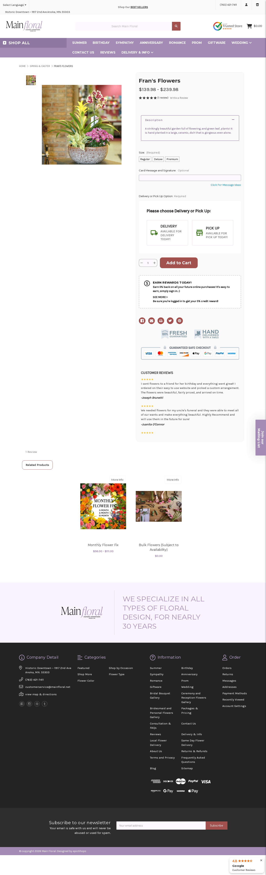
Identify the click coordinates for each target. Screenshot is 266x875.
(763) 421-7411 (228, 4)
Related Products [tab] (37, 465)
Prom (197, 43)
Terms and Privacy (162, 757)
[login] (246, 5)
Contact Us (83, 52)
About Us (156, 751)
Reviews (107, 52)
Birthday (101, 43)
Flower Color (86, 680)
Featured (84, 668)
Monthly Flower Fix (103, 545)
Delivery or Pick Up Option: (162, 196)
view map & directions (41, 694)
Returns (227, 674)
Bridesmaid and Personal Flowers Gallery (161, 713)
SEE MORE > (160, 297)
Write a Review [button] (179, 98)
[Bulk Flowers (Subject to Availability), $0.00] (159, 506)
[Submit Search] (176, 26)
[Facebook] (142, 320)
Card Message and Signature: (164, 170)
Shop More (85, 674)
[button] (260, 438)
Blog (153, 768)
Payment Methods (234, 693)
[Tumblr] (44, 704)
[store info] (257, 5)
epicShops (79, 851)
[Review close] (261, 860)
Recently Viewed (233, 699)
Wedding (240, 43)
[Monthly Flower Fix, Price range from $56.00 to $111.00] (103, 506)
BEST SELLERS (139, 7)
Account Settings (234, 706)
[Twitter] (170, 320)
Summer (79, 43)
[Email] (151, 320)
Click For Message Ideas (226, 185)
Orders (227, 668)
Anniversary (151, 43)
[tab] (167, 232)
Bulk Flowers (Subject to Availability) (159, 547)
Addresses (229, 687)
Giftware (216, 43)
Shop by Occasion (121, 668)
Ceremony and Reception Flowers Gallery (193, 698)
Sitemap (187, 768)
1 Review (31, 452)
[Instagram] (29, 704)
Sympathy (125, 43)
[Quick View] (121, 479)
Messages (229, 680)
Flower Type (116, 674)
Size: (149, 152)
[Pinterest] (179, 320)
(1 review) (163, 97)
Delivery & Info (136, 52)
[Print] (161, 320)
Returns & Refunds (194, 751)
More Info (118, 479)
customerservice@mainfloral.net (47, 687)
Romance (177, 43)
